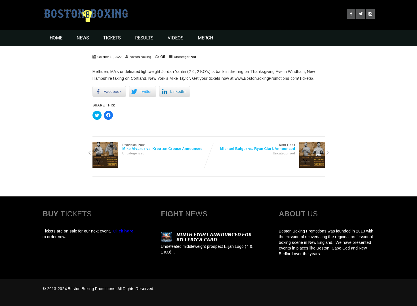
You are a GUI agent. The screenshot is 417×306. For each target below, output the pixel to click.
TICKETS (112, 38)
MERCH (205, 38)
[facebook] (351, 14)
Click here (123, 231)
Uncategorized (185, 56)
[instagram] (370, 14)
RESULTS (144, 38)
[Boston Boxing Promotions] (85, 23)
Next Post (257, 147)
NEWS (83, 38)
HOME (56, 38)
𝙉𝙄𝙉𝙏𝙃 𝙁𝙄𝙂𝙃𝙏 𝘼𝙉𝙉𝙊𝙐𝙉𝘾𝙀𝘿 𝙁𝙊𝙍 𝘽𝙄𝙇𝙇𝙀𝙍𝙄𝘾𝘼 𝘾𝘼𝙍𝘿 (214, 237)
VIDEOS (176, 38)
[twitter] (360, 14)
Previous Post (162, 147)
